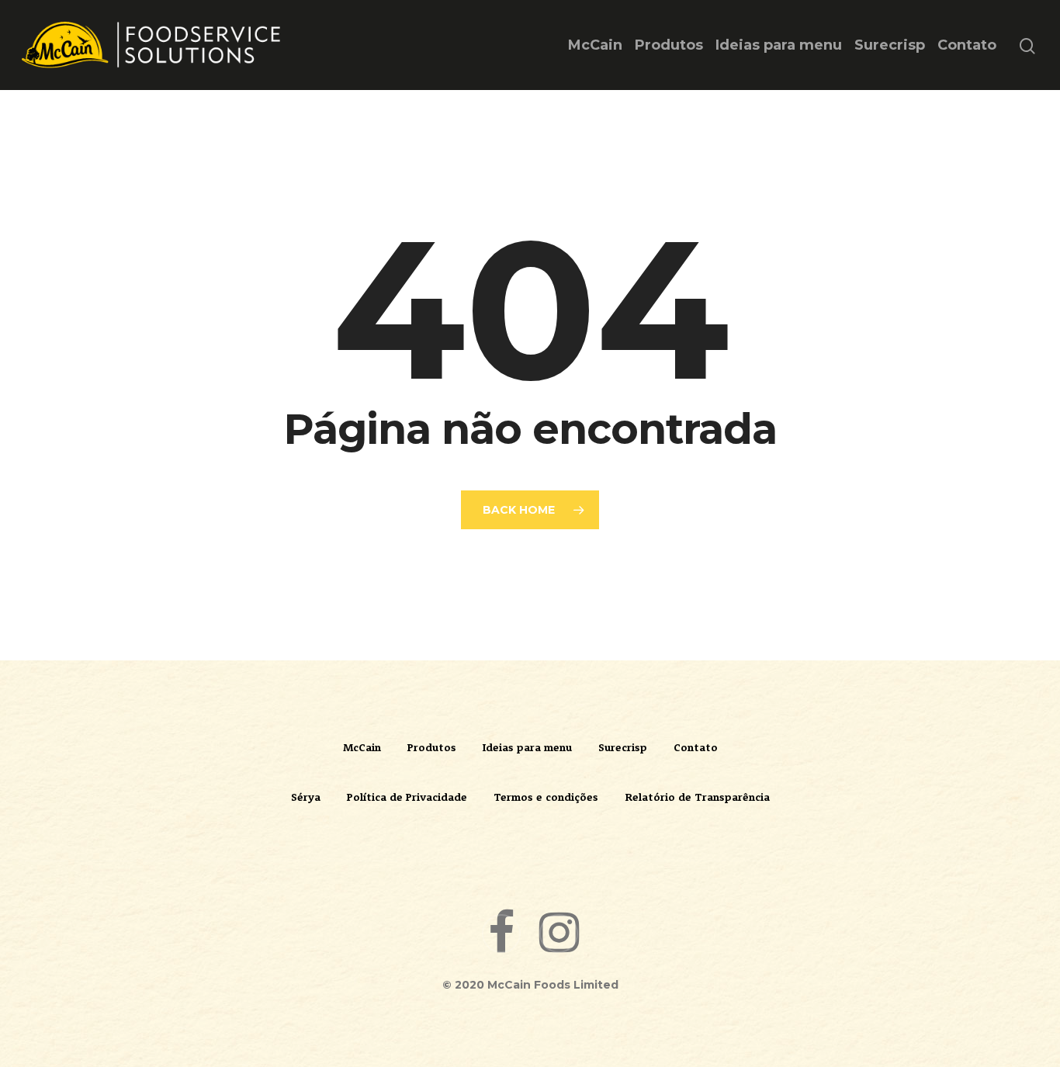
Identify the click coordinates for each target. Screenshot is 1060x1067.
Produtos (669, 45)
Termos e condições (546, 797)
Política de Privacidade (407, 797)
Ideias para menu (778, 45)
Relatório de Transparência (697, 797)
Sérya (305, 797)
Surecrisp (889, 45)
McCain (595, 45)
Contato (966, 45)
